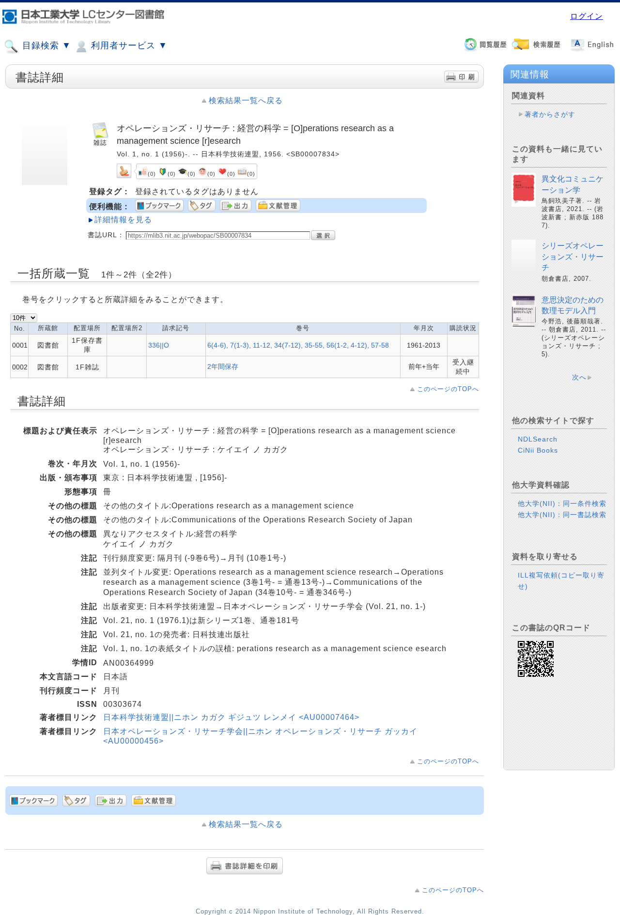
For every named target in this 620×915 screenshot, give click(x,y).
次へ (579, 377)
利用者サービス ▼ (128, 45)
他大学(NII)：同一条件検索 (562, 503)
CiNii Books (538, 450)
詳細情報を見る (123, 219)
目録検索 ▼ (45, 45)
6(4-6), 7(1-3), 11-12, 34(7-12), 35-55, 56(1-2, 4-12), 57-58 (298, 345)
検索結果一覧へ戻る (246, 100)
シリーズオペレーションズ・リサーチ (573, 257)
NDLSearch (538, 439)
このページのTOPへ (448, 389)
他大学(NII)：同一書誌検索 (562, 514)
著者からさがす (550, 114)
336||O (158, 345)
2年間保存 (222, 366)
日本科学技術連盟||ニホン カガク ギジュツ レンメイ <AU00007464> (231, 717)
